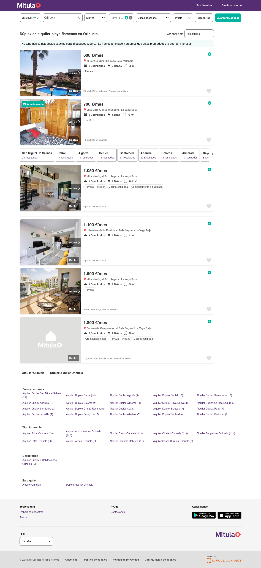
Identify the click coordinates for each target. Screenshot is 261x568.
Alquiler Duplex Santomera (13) (214, 395)
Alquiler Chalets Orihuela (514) (170, 433)
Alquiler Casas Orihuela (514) (126, 433)
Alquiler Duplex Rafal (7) (210, 408)
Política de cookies (95, 559)
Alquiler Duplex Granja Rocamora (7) (87, 408)
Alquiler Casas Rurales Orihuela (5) (173, 441)
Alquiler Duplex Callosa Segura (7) (216, 403)
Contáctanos (118, 512)
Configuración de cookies (160, 559)
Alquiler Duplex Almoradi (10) (126, 403)
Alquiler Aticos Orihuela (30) (81, 441)
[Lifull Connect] (224, 562)
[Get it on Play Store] (204, 515)
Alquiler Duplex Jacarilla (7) (37, 414)
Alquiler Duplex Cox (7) (122, 408)
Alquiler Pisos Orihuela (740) (38, 433)
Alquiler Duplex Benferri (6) (168, 414)
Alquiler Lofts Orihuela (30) (37, 441)
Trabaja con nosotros (31, 512)
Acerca (23, 517)
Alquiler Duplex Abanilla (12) (38, 403)
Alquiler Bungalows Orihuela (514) (216, 433)
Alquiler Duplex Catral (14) (81, 395)
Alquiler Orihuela (31, 484)
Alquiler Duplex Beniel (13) (168, 395)
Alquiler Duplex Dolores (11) (82, 403)
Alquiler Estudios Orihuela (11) (127, 441)
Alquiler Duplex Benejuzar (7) (82, 414)
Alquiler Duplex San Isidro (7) (38, 408)
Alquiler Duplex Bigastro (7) (168, 408)
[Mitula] (29, 5)
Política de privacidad (126, 559)
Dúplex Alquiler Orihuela (79, 484)
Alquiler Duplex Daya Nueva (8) (171, 403)
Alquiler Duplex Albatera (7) (125, 414)
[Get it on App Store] (229, 515)
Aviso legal (71, 559)
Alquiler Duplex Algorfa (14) (125, 395)
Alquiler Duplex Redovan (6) (212, 414)
